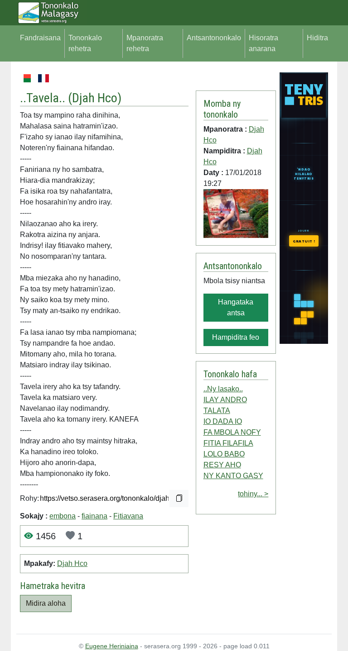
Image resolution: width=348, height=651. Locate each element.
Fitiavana (128, 516)
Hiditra (317, 38)
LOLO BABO (224, 454)
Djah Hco (94, 97)
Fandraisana (40, 38)
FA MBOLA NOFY (232, 432)
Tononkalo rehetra (85, 43)
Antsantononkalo (214, 38)
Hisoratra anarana (263, 43)
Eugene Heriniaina (111, 646)
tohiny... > (253, 494)
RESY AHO (222, 465)
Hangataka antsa (235, 307)
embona (62, 516)
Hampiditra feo (235, 337)
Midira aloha (46, 603)
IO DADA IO (222, 421)
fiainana (94, 516)
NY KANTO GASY (233, 476)
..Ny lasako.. (223, 389)
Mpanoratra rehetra (144, 43)
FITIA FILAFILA (228, 443)
